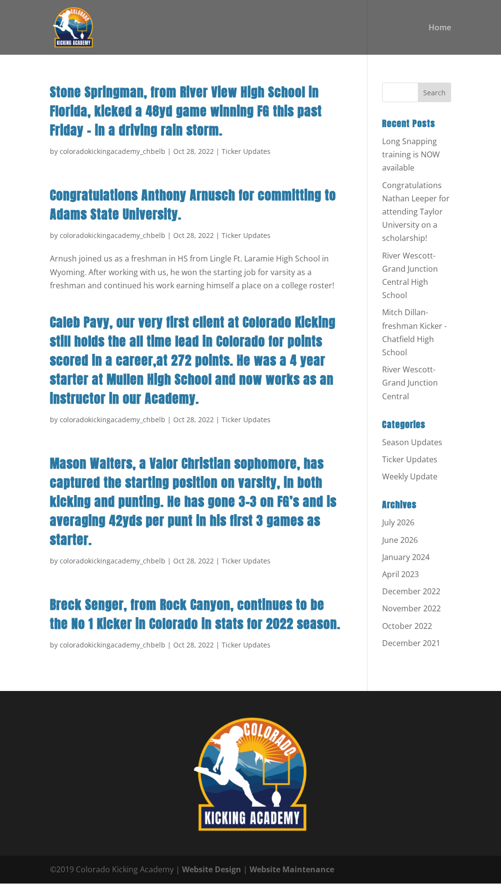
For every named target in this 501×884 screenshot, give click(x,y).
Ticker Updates (246, 151)
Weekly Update (409, 476)
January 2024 (406, 557)
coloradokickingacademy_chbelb (112, 151)
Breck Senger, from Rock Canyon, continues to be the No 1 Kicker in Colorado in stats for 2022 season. (195, 614)
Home (440, 28)
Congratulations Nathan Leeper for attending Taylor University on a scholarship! (416, 212)
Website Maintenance (292, 869)
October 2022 (407, 626)
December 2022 (411, 591)
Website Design (211, 869)
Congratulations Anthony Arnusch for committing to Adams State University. (193, 204)
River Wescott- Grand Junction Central (410, 382)
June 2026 (400, 540)
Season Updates (412, 442)
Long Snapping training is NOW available (411, 154)
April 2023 (400, 574)
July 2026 (398, 522)
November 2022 (411, 608)
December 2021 (411, 643)
